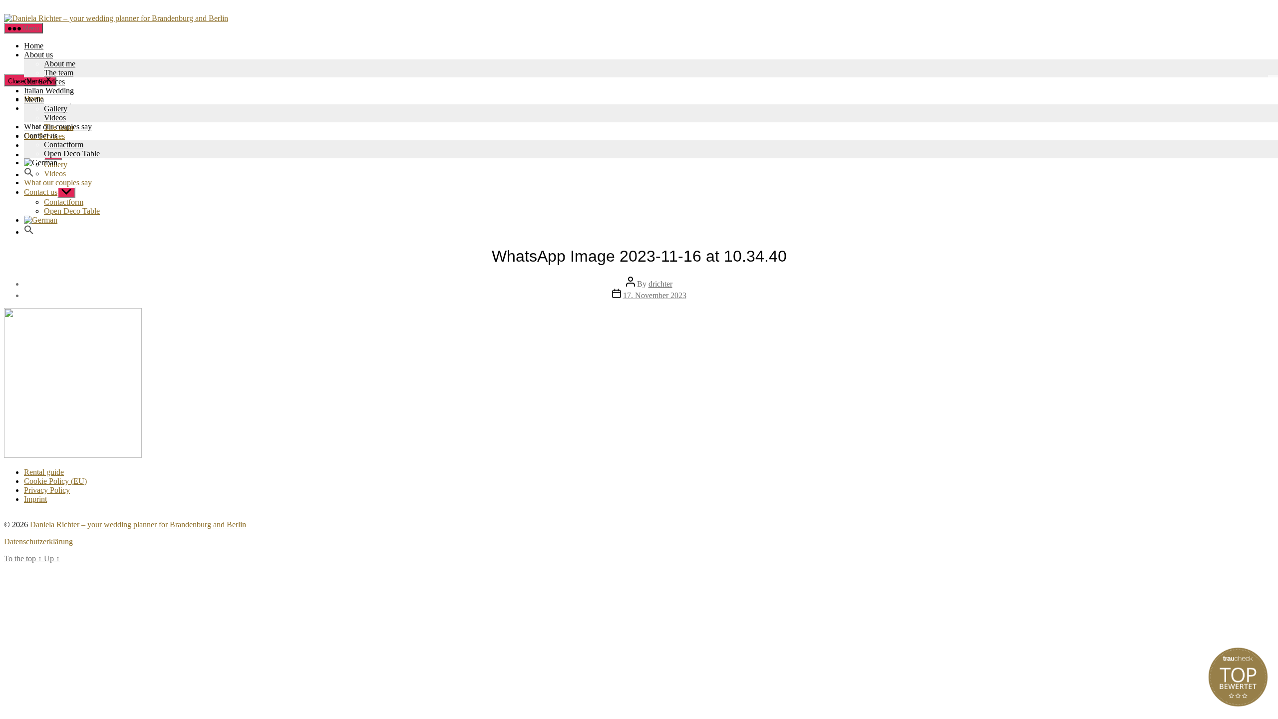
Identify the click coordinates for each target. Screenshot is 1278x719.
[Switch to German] (40, 162)
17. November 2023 (654, 295)
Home (33, 45)
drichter (660, 284)
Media (34, 99)
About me (59, 63)
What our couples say (58, 126)
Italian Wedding (49, 90)
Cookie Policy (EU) (55, 481)
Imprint (35, 499)
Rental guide (44, 472)
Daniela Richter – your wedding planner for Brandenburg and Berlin (138, 524)
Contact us (40, 135)
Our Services (44, 81)
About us (38, 54)
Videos (55, 117)
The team (58, 72)
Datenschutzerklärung (38, 541)
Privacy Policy (47, 490)
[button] (29, 174)
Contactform (63, 144)
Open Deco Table (72, 153)
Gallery (55, 108)
